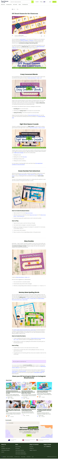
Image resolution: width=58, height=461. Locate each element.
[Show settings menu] (43, 68)
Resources (3, 4)
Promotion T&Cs (17, 456)
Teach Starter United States (20, 452)
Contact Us (32, 448)
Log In (33, 456)
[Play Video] (13, 68)
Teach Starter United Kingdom (20, 453)
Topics (19, 4)
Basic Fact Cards (29, 213)
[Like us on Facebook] (47, 446)
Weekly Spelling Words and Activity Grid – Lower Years (25, 329)
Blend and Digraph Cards (33, 115)
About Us (2, 446)
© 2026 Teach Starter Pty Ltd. (52, 456)
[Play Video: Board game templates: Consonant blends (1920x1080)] (29, 88)
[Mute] (41, 68)
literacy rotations (24, 40)
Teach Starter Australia (19, 450)
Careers (2, 452)
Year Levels (15, 4)
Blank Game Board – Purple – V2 (34, 78)
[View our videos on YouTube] (48, 446)
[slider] (28, 68)
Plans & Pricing (18, 446)
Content (37, 1)
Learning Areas (9, 4)
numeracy (31, 40)
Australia (4, 456)
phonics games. (23, 371)
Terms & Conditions (10, 456)
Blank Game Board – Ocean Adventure (27, 174)
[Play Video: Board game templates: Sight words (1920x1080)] (29, 138)
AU (45, 1)
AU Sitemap (28, 456)
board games (22, 39)
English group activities (18, 152)
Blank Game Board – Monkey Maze (29, 298)
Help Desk (31, 446)
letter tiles (25, 156)
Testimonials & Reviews (5, 450)
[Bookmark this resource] (41, 36)
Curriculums (17, 448)
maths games (15, 371)
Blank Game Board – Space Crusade (37, 127)
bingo (41, 372)
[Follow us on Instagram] (45, 446)
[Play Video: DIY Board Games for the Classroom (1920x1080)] (29, 58)
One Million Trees (5, 448)
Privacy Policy (23, 456)
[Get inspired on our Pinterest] (50, 446)
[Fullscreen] (45, 68)
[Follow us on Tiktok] (44, 446)
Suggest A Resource (33, 450)
